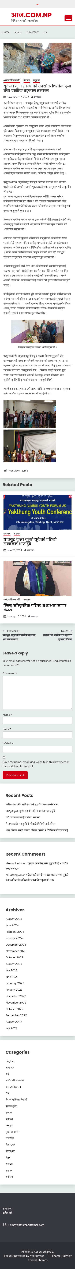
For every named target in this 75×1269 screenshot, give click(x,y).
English (10, 1061)
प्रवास (9, 1112)
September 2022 (16, 1015)
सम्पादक (37, 96)
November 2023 (16, 951)
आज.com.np (31, 15)
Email (7, 729)
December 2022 (16, 996)
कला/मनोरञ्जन (13, 1087)
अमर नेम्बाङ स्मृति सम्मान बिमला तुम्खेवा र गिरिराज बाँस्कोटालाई (37, 830)
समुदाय (36, 80)
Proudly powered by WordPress (24, 1255)
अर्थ (7, 1074)
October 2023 (14, 957)
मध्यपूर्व (9, 1125)
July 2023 (12, 970)
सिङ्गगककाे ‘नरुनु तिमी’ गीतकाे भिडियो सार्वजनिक (30, 823)
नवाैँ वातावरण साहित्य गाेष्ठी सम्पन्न (23, 817)
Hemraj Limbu (14, 863)
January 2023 (14, 989)
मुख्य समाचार (12, 1131)
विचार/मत (10, 1144)
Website (8, 743)
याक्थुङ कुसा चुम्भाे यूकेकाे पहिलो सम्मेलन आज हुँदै (30, 541)
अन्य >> (10, 1067)
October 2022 (14, 1009)
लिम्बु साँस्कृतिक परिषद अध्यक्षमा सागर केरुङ (34, 607)
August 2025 (14, 918)
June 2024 (12, 925)
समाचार (6, 533)
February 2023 (15, 983)
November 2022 (16, 1002)
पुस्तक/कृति (11, 1106)
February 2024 (15, 931)
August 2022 (14, 1021)
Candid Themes (38, 1260)
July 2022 (12, 1028)
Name (7, 714)
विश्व (8, 1157)
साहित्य (9, 1177)
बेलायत (27, 80)
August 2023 (14, 964)
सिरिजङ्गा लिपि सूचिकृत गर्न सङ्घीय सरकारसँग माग (32, 804)
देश (7, 1093)
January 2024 (14, 938)
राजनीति (10, 1138)
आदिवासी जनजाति (11, 80)
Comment (10, 673)
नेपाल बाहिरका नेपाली (16, 1099)
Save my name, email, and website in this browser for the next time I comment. (36, 764)
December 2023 (16, 944)
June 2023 (12, 977)
